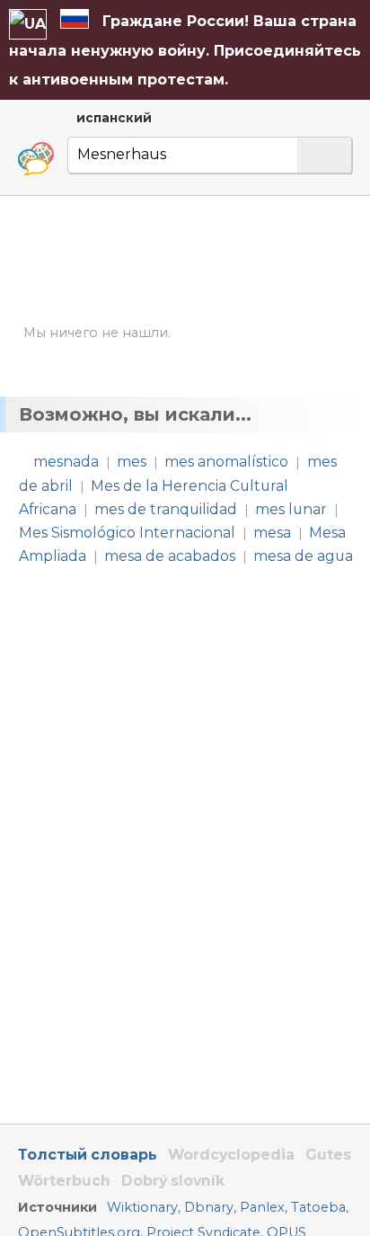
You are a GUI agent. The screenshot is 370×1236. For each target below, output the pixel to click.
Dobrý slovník (173, 1180)
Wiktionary (142, 1207)
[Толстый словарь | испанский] (36, 159)
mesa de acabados (169, 556)
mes (131, 461)
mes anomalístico (226, 461)
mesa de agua (303, 556)
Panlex (262, 1207)
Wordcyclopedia (231, 1154)
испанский (114, 118)
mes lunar (291, 509)
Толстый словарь (87, 1154)
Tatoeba (318, 1207)
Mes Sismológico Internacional (127, 532)
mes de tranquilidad (165, 509)
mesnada (66, 461)
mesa (272, 532)
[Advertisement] (185, 260)
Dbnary (208, 1207)
